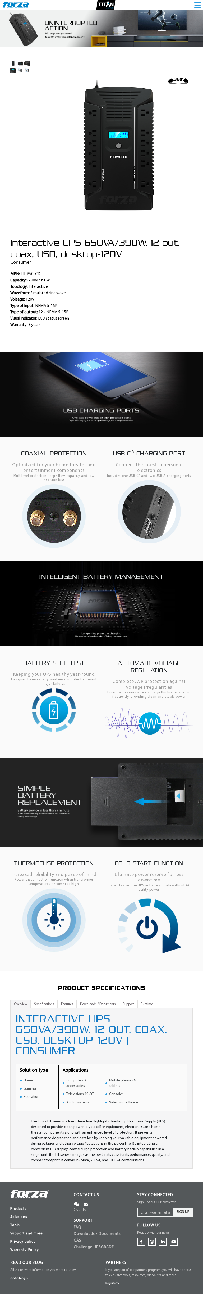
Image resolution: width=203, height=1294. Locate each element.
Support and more (26, 1233)
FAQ (77, 1227)
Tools (15, 1225)
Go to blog (19, 1278)
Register (112, 1283)
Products (18, 1209)
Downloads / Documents (97, 1234)
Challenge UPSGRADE (94, 1247)
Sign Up (183, 1212)
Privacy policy (23, 1242)
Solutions (18, 1217)
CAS (77, 1241)
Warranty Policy (24, 1250)
